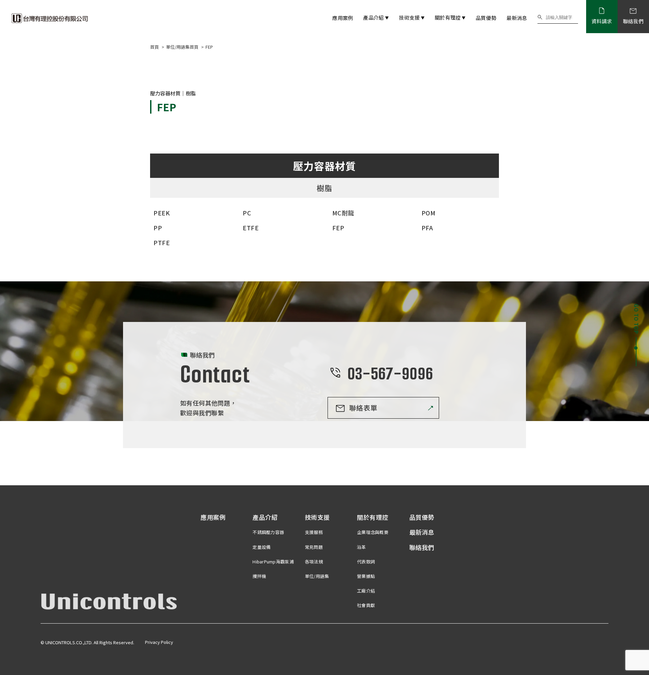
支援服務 (314, 532)
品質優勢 (486, 17)
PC (247, 212)
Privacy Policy (159, 642)
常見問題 (314, 547)
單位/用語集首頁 (182, 47)
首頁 (155, 47)
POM (429, 212)
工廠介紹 (366, 590)
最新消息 (516, 17)
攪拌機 (259, 576)
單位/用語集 (317, 576)
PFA (427, 227)
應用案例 (342, 17)
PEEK (161, 212)
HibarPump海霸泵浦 (273, 561)
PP (157, 227)
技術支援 (412, 17)
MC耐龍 (343, 212)
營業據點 (366, 576)
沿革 (361, 547)
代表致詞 (366, 561)
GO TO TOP (636, 319)
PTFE (161, 242)
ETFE (251, 227)
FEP (338, 227)
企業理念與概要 (372, 532)
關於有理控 (450, 17)
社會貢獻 (366, 605)
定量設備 (261, 547)
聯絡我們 (421, 547)
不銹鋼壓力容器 (268, 532)
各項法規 (314, 561)
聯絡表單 (363, 408)
